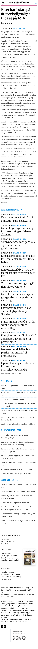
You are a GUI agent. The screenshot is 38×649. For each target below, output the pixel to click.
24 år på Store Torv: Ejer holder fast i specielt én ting (18, 464)
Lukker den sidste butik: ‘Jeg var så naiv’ (16, 473)
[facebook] (2, 626)
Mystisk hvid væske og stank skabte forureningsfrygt (14, 436)
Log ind (3, 4)
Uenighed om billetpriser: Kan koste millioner (18, 424)
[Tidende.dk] (19, 3)
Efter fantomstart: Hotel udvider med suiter (18, 491)
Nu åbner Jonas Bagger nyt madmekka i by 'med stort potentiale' (17, 457)
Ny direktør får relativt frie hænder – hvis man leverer (19, 412)
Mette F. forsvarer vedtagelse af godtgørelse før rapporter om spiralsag (18, 297)
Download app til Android (10, 560)
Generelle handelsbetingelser (12, 619)
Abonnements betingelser (10, 574)
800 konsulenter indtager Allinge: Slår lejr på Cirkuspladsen (18, 515)
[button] (35, 3)
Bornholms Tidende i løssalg (11, 576)
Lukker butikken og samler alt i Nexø (15, 502)
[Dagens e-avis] (29, 557)
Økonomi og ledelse (8, 541)
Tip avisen (4, 543)
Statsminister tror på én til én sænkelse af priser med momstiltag (18, 325)
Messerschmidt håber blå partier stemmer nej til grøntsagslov (15, 352)
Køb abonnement (7, 572)
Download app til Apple (9, 558)
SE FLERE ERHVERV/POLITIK (11, 374)
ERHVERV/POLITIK (6, 28)
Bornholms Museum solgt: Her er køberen (17, 469)
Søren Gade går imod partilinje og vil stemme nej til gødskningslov (18, 245)
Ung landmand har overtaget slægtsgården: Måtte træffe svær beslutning (17, 443)
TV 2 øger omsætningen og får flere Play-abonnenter (18, 285)
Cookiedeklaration (20, 622)
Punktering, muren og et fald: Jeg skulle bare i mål (18, 394)
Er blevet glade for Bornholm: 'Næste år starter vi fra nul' (16, 497)
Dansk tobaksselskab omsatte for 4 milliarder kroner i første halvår (18, 259)
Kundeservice (6, 579)
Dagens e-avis (6, 553)
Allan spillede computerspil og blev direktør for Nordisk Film (17, 419)
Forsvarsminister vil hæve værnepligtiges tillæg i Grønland (16, 311)
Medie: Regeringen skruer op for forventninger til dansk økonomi (17, 231)
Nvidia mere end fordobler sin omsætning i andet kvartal (17, 219)
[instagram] (5, 626)
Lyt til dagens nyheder (9, 555)
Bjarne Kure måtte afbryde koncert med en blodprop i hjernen (17, 450)
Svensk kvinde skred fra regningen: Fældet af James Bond (18, 522)
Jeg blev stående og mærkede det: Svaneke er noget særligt (18, 405)
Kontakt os (5, 539)
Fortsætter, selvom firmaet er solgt (14, 399)
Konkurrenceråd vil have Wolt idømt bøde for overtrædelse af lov (18, 273)
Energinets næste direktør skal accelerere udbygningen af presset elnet (18, 339)
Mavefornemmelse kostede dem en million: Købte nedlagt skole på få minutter (17, 508)
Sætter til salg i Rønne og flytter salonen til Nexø (17, 387)
